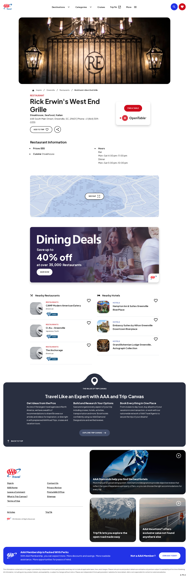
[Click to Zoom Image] (94, 50)
